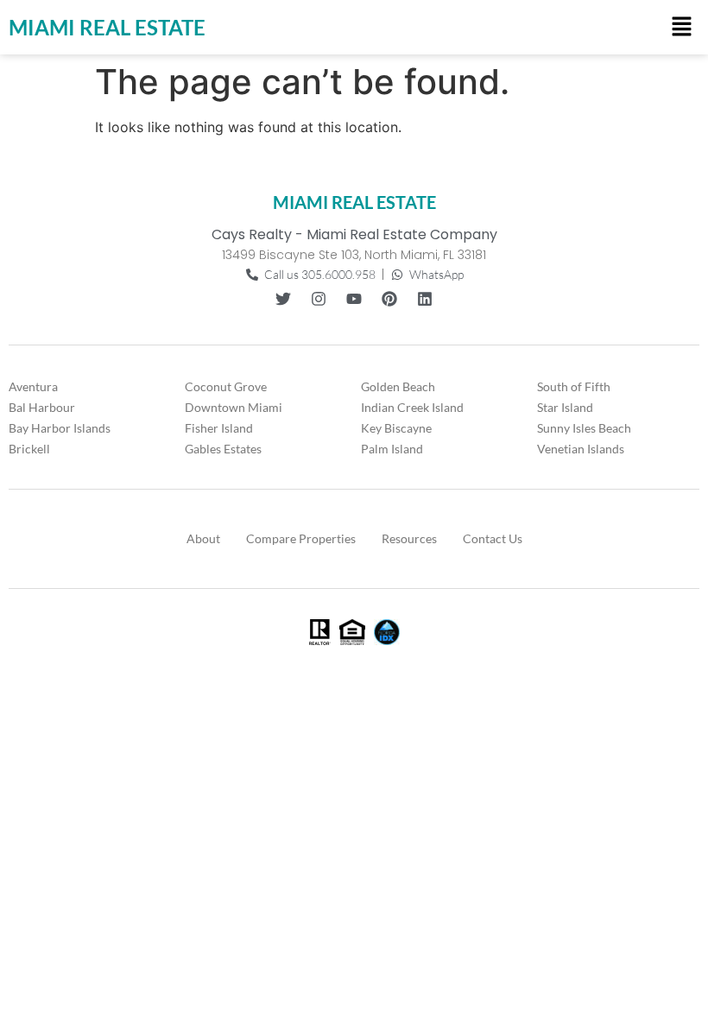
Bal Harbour (42, 407)
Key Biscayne (396, 428)
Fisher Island (219, 428)
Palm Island (392, 448)
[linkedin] (424, 298)
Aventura (33, 386)
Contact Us (492, 538)
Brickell (29, 448)
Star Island (565, 407)
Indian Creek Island (412, 407)
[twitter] (283, 298)
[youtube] (354, 298)
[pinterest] (389, 298)
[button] (682, 27)
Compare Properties (301, 538)
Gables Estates (223, 448)
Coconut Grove (226, 386)
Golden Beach (398, 386)
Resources (409, 538)
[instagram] (318, 298)
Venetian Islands (580, 448)
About (203, 538)
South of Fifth (573, 386)
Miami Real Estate (107, 27)
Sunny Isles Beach (584, 428)
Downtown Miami (233, 407)
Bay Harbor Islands (60, 428)
